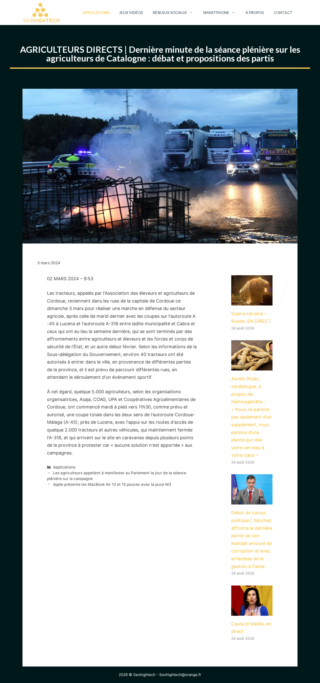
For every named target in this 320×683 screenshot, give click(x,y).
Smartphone (216, 12)
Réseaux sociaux (170, 12)
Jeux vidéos (131, 12)
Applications (95, 12)
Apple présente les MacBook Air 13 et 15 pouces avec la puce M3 (112, 484)
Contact (283, 12)
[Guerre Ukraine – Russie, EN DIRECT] (251, 301)
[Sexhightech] (41, 12)
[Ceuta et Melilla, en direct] (251, 611)
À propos (255, 12)
